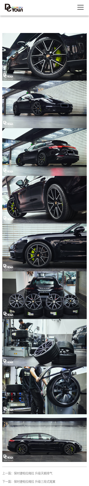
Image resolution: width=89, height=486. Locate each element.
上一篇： (27, 473)
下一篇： (28, 481)
